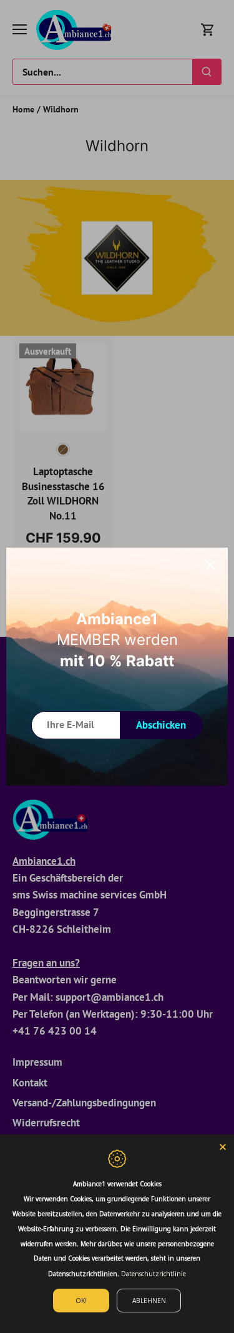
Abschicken (161, 725)
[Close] (223, 1145)
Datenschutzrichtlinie (153, 1273)
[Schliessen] (210, 565)
